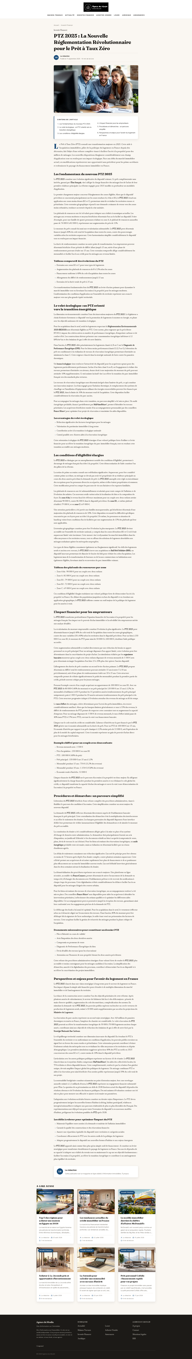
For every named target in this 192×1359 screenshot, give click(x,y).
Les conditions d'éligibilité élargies (72, 133)
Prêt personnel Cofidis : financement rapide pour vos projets (132, 1278)
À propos (125, 1174)
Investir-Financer (85, 15)
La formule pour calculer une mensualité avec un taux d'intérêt (92, 1278)
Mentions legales (139, 1335)
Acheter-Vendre (104, 15)
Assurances (139, 15)
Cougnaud (39, 1346)
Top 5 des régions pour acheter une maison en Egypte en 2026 (51, 1220)
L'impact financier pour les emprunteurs (113, 123)
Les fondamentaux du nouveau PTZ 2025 (74, 124)
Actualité (70, 15)
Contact (136, 1330)
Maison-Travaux (55, 15)
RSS (134, 1339)
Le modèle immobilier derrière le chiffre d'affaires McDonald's (132, 1220)
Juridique (126, 15)
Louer (117, 15)
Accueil (56, 25)
